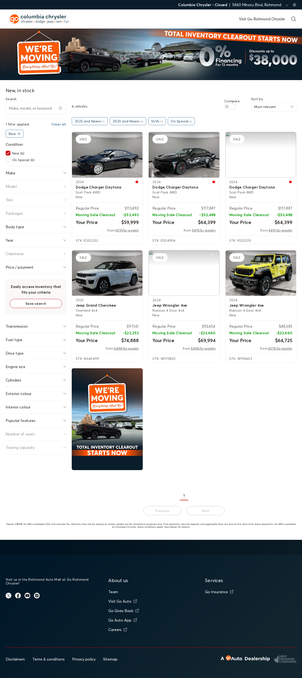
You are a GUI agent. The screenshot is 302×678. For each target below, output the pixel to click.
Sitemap (110, 659)
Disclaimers (15, 659)
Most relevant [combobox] (265, 107)
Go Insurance (216, 591)
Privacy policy (84, 659)
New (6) (18, 153)
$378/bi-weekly (280, 348)
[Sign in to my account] (294, 5)
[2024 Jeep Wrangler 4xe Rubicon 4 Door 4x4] (184, 273)
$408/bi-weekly (203, 348)
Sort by (257, 99)
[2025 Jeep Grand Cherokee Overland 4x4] (107, 273)
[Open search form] (293, 19)
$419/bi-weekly (204, 230)
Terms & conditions (48, 659)
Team (113, 591)
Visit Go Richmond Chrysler (262, 19)
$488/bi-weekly (126, 348)
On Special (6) (23, 160)
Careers (115, 629)
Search (11, 99)
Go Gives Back (120, 610)
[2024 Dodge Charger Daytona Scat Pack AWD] (107, 154)
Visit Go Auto (119, 601)
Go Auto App (119, 620)
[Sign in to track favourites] (136, 138)
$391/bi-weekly (127, 230)
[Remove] (19, 133)
